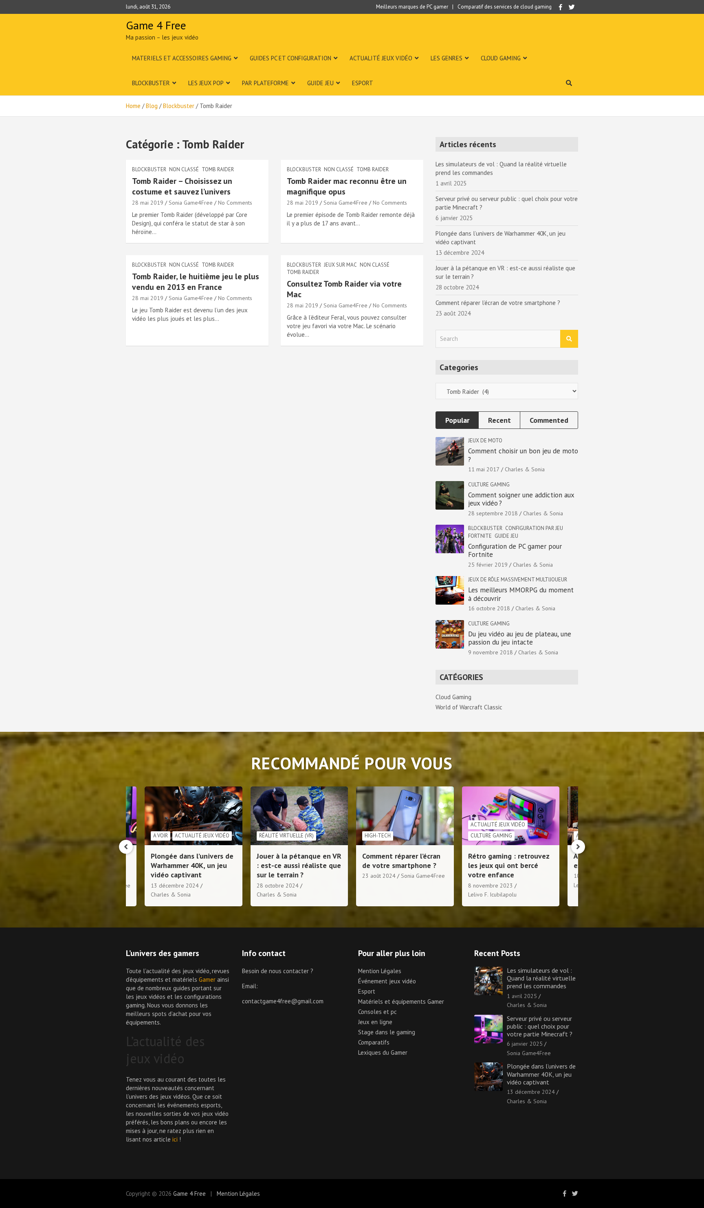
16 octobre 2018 (489, 608)
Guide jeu (320, 83)
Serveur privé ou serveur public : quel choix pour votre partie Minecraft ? (539, 1026)
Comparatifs (373, 1042)
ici (175, 1139)
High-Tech (378, 835)
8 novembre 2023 (490, 885)
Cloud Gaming (501, 58)
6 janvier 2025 (525, 1043)
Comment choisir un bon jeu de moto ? (523, 455)
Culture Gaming (489, 484)
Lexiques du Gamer (382, 1052)
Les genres (446, 58)
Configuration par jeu (534, 528)
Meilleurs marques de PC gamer (412, 6)
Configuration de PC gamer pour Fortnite (515, 550)
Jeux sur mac (340, 264)
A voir (160, 835)
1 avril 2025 (522, 996)
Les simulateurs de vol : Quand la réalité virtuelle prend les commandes (541, 978)
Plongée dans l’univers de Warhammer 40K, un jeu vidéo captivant (192, 865)
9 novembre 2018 (490, 652)
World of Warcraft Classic (469, 707)
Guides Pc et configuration (290, 58)
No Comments (235, 202)
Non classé (184, 169)
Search (569, 339)
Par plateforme (265, 83)
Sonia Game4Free (191, 202)
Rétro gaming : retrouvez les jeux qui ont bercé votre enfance (508, 865)
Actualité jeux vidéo (381, 58)
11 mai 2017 (483, 469)
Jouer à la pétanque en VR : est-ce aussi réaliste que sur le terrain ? (299, 865)
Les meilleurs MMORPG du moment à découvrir (521, 594)
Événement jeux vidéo (387, 981)
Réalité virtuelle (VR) (286, 835)
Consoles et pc (377, 1012)
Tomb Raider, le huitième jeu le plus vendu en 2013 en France (195, 281)
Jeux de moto (485, 440)
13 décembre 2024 (175, 885)
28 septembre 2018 (493, 513)
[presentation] (126, 847)
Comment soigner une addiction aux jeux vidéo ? (521, 499)
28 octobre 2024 (278, 885)
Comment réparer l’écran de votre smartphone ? (498, 303)
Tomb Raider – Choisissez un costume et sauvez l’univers (182, 186)
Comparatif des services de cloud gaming (505, 6)
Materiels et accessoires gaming (181, 58)
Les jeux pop (206, 83)
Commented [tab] (549, 420)
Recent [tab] (499, 420)
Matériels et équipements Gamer (401, 1001)
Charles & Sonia (525, 469)
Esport (362, 83)
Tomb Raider (218, 169)
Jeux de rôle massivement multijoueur (517, 579)
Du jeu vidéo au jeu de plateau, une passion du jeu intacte (519, 638)
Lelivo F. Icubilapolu (492, 894)
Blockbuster (151, 83)
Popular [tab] (457, 420)
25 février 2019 (488, 564)
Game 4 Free (156, 25)
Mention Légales (379, 971)
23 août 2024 (379, 875)
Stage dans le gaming (386, 1032)
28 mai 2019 (147, 202)
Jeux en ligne (375, 1022)
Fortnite (480, 535)
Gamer (207, 979)
